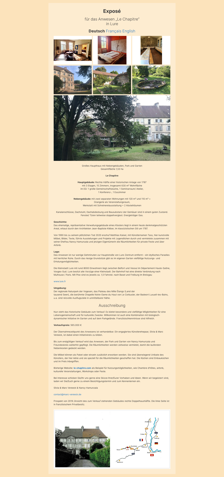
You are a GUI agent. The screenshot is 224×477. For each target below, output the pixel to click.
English (128, 31)
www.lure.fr (60, 281)
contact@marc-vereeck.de (67, 394)
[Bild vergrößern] (88, 39)
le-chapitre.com (82, 368)
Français (113, 31)
